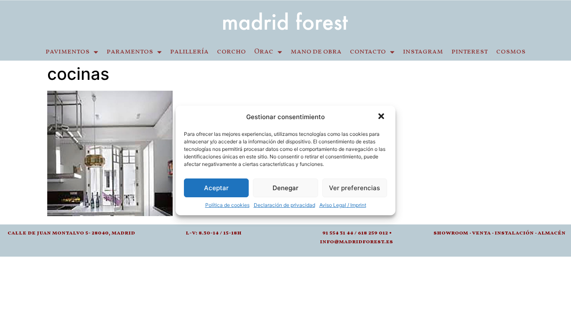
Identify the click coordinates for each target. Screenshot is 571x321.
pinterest (469, 52)
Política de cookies (227, 205)
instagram (423, 52)
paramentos (130, 52)
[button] (382, 117)
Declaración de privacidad (284, 205)
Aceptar (216, 188)
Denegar (285, 188)
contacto (368, 52)
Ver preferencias (354, 188)
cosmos (510, 52)
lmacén (553, 233)
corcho (231, 52)
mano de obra (316, 52)
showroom (450, 233)
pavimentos (67, 52)
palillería (189, 52)
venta (481, 233)
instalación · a (518, 233)
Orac (263, 52)
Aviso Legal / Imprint (342, 205)
